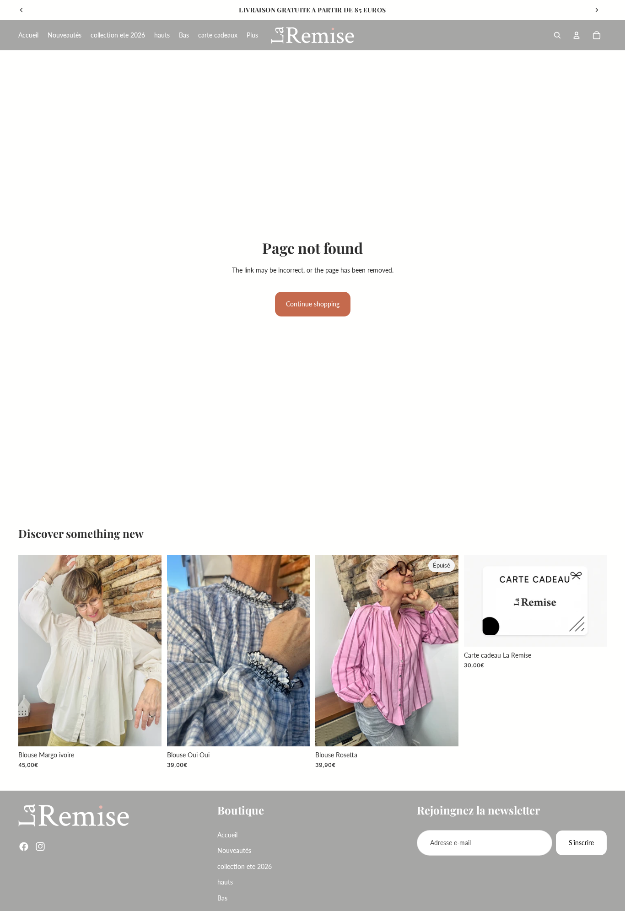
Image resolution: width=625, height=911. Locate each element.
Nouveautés (234, 851)
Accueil (227, 835)
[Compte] (576, 35)
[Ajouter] (147, 732)
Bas (222, 898)
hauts (225, 882)
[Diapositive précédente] (21, 10)
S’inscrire (581, 843)
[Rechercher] (557, 35)
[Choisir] (592, 632)
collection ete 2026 (244, 866)
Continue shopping (312, 304)
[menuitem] (252, 35)
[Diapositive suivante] (597, 10)
